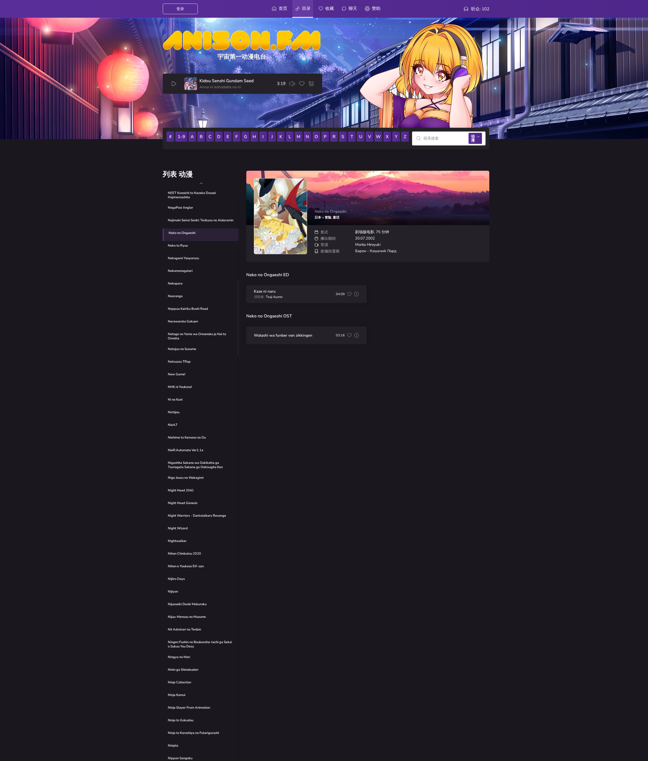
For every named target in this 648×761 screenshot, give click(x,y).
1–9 (181, 137)
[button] (201, 183)
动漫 (473, 138)
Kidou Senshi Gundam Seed (226, 81)
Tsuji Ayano (274, 297)
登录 (180, 8)
